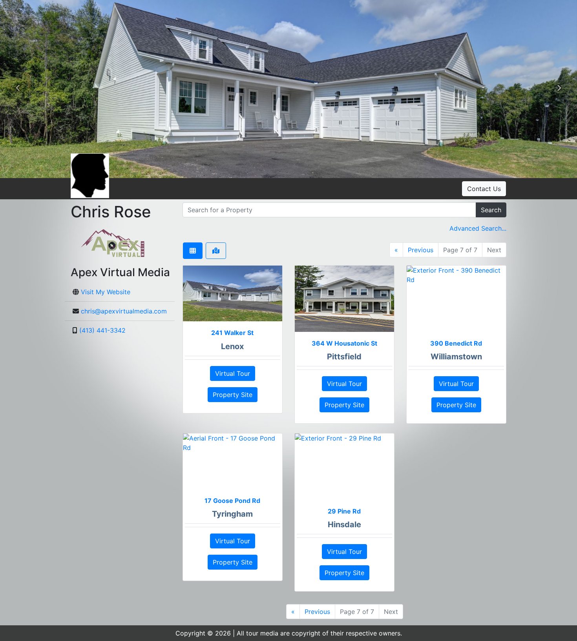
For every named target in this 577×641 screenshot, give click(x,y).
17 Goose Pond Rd (232, 500)
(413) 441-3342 (102, 330)
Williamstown (456, 356)
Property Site (232, 395)
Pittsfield (344, 356)
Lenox (232, 346)
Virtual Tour (232, 373)
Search (491, 210)
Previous (420, 250)
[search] (329, 209)
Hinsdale (344, 524)
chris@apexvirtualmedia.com (124, 311)
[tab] (193, 250)
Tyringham (232, 514)
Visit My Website (105, 292)
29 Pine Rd (344, 511)
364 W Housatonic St (344, 343)
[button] (18, 89)
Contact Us (484, 189)
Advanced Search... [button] (477, 228)
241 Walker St (232, 333)
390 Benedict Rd (456, 343)
